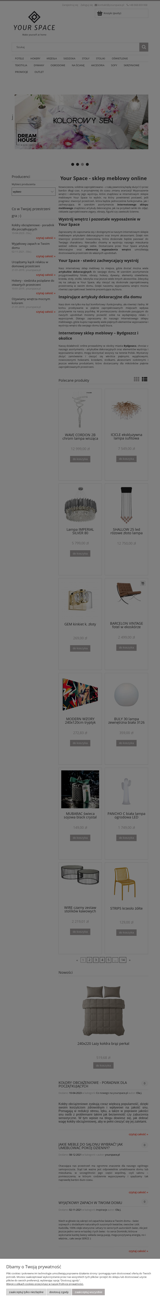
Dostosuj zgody (59, 1292)
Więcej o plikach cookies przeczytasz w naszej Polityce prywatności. (45, 1284)
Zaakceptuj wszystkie (88, 1292)
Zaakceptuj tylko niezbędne (26, 1292)
